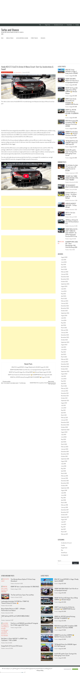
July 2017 (63, 522)
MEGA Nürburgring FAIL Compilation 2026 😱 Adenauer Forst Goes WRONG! (71, 123)
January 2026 (64, 274)
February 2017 (64, 534)
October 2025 (64, 281)
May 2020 (63, 439)
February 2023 (64, 359)
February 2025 (64, 301)
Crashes (77, 24)
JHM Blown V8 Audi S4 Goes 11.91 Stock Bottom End (72, 221)
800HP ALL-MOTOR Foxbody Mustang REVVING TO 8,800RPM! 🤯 (25, 377)
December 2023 (65, 335)
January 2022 (64, 391)
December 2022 (65, 364)
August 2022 (64, 374)
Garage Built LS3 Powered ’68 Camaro (11, 646)
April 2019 (63, 471)
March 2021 (64, 415)
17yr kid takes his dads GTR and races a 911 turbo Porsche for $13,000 (71, 167)
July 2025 (63, 289)
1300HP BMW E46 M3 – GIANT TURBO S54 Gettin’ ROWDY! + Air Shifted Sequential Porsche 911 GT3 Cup (71, 232)
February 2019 (64, 476)
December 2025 (65, 276)
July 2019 (63, 463)
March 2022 (64, 386)
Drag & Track (47, 24)
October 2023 (64, 340)
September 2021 (65, 400)
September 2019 (65, 459)
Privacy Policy (40, 670)
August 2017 (64, 519)
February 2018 (64, 505)
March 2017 (64, 531)
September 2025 (65, 284)
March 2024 (64, 327)
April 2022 (63, 383)
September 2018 (65, 488)
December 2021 (65, 393)
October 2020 (64, 427)
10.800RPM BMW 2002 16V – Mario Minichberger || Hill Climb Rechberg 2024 (71, 244)
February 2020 (64, 446)
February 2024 (64, 330)
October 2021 (64, 398)
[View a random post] (76, 38)
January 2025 (64, 303)
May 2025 (63, 293)
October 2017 (64, 514)
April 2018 (63, 500)
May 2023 (63, 352)
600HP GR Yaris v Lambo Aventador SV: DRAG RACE (25, 586)
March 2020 (64, 444)
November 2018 (65, 483)
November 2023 (65, 337)
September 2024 (65, 313)
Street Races (69, 24)
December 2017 (65, 510)
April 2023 (63, 354)
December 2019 (65, 451)
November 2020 (65, 425)
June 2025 (63, 291)
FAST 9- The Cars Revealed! (70, 213)
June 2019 (63, 466)
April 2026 (63, 267)
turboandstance (18, 72)
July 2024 (63, 318)
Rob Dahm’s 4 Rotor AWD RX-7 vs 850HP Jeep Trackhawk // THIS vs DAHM (14, 639)
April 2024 (63, 325)
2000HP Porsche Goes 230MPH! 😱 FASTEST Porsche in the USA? (71, 133)
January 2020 (64, 449)
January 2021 (64, 420)
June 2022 (63, 378)
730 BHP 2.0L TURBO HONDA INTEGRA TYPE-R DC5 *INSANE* (71, 178)
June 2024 (63, 320)
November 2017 (65, 512)
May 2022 (63, 381)
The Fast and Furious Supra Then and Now (22, 595)
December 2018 (65, 480)
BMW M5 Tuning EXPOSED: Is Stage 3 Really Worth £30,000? (26, 367)
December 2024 (65, 306)
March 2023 (64, 357)
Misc (40, 24)
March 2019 (64, 473)
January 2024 (64, 332)
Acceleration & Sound (58, 24)
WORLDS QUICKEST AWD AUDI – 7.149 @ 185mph (70, 205)
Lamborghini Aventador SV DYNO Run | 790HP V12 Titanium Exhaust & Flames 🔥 (15, 602)
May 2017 (63, 527)
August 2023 (64, 344)
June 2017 (63, 524)
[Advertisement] (40, 12)
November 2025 (65, 279)
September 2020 (65, 429)
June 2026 (63, 262)
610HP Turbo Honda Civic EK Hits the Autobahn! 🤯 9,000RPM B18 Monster (26, 374)
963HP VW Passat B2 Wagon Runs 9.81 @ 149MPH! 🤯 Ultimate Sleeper (26, 372)
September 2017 (65, 517)
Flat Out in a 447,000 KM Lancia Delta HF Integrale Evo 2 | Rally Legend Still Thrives (24, 624)
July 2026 (63, 259)
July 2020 (63, 434)
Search (59, 561)
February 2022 (64, 388)
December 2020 (65, 422)
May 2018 (63, 497)
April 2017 (63, 529)
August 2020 (64, 432)
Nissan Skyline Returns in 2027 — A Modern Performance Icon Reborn (13, 609)
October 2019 (64, 456)
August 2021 (64, 403)
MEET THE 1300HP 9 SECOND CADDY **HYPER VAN (13, 383)
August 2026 (64, 257)
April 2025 (63, 296)
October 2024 (64, 310)
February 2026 (64, 272)
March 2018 (64, 502)
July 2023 (63, 347)
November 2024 (65, 308)
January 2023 (64, 361)
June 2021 (63, 408)
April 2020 (63, 442)
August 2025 (64, 286)
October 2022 (64, 369)
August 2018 (64, 490)
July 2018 (63, 493)
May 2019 (63, 468)
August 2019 (64, 461)
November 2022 (65, 366)
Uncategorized (64, 555)
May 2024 (63, 323)
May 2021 (63, 410)
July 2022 (63, 376)
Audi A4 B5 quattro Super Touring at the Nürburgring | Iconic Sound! (71, 152)
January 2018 (64, 507)
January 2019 (64, 478)
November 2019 (65, 454)
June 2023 (63, 349)
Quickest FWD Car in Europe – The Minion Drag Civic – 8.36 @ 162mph (71, 195)
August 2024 (64, 315)
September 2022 (65, 371)
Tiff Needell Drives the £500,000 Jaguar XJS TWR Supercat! (71, 142)
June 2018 (63, 495)
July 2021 (63, 405)
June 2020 (63, 437)
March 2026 (64, 269)
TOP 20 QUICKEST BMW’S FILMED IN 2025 (71, 186)
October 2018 (64, 485)
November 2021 (65, 395)
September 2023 (65, 342)
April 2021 (63, 412)
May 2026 (63, 264)
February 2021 (64, 417)
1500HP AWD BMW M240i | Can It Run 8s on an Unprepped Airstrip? (26, 369)
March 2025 (64, 298)
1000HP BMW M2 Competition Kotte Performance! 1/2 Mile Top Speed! (43, 383)
